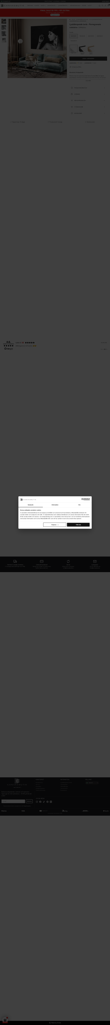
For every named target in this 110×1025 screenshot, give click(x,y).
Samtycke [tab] (30, 504)
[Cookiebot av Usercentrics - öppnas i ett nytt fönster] (83, 499)
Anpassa (53, 524)
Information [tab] (55, 504)
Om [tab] (79, 504)
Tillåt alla (78, 524)
